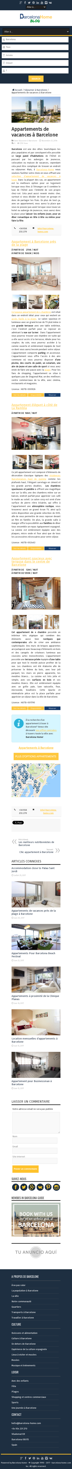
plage (48, 369)
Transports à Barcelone (24, 1312)
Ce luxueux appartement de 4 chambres (31, 312)
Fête (14, 1386)
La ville (15, 1296)
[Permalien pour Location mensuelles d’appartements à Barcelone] (36, 1034)
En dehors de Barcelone (24, 1344)
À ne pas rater (19, 1285)
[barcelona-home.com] (36, 20)
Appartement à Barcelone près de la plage (34, 243)
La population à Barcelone (25, 1290)
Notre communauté (21, 1301)
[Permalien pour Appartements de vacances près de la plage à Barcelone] (36, 906)
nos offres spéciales (46, 730)
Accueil (18, 90)
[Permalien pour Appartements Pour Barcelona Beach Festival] (36, 949)
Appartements (28, 748)
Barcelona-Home (45, 169)
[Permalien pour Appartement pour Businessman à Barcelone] (36, 1077)
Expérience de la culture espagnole (29, 1349)
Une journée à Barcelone (24, 1408)
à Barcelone (45, 748)
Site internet (18, 1156)
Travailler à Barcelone (23, 1317)
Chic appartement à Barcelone (36, 851)
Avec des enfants (20, 1380)
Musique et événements (23, 1365)
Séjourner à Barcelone (35, 90)
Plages (15, 1391)
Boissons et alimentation (24, 1333)
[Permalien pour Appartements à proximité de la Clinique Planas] (36, 992)
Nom (14, 1136)
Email (15, 1146)
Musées (15, 1360)
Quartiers (16, 1307)
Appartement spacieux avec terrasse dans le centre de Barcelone (32, 562)
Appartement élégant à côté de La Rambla (34, 406)
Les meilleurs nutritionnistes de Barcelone (36, 842)
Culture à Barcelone (22, 1338)
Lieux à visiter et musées (24, 1354)
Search (36, 78)
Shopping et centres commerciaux (29, 1397)
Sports (15, 1402)
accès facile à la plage (24, 319)
